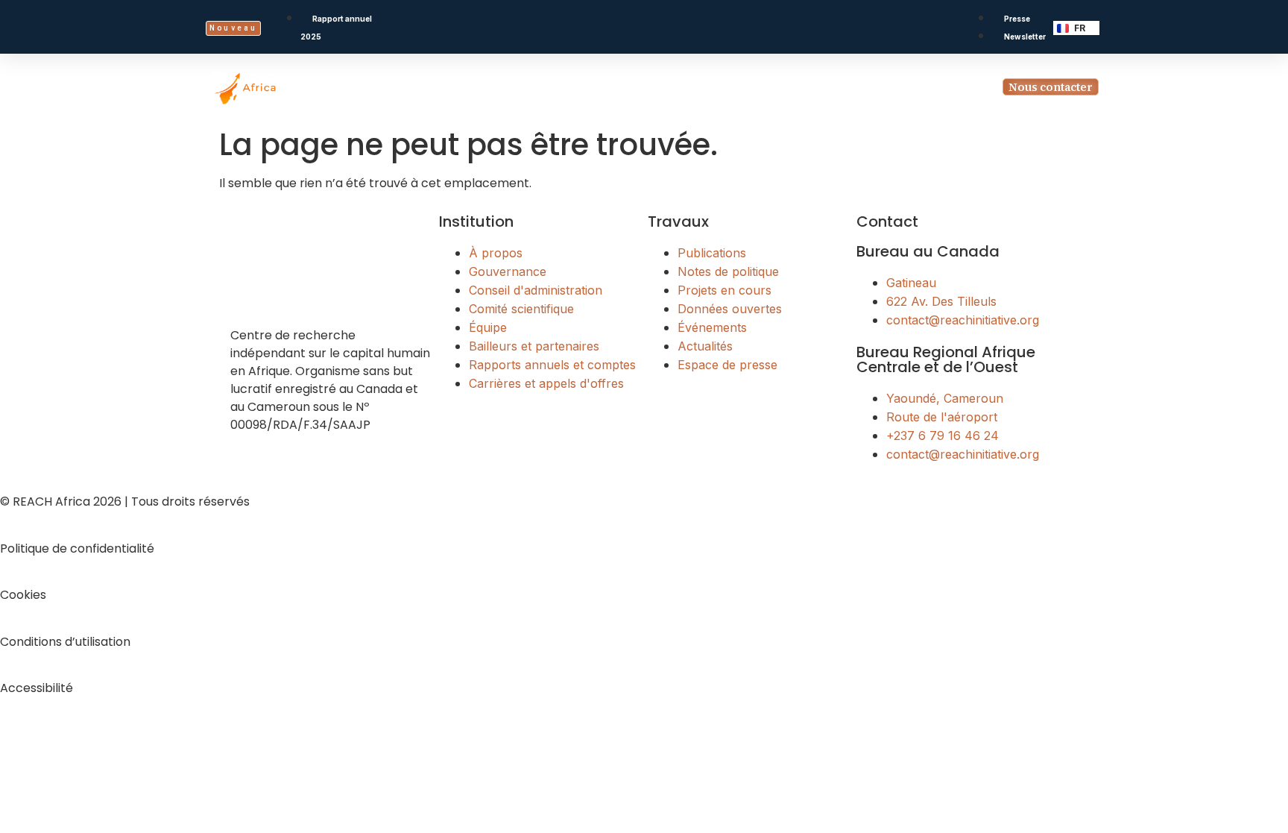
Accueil (397, 87)
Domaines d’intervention (653, 87)
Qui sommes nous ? (490, 87)
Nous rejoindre (905, 87)
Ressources (794, 87)
